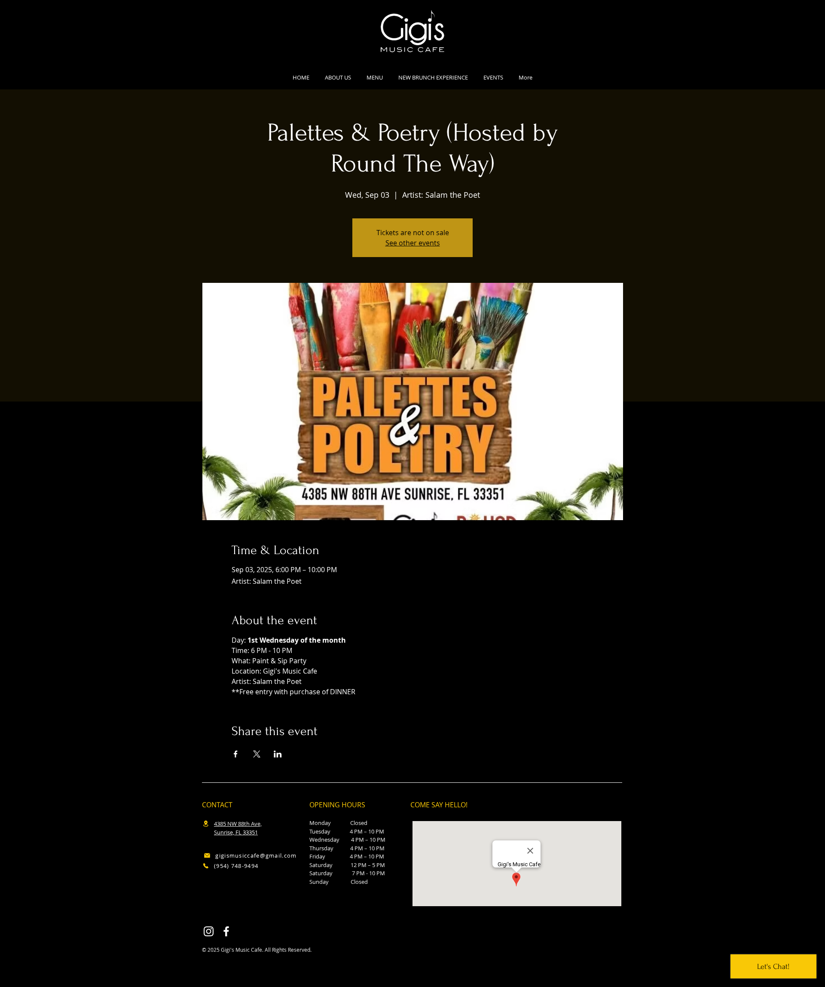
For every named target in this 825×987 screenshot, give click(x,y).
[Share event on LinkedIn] (278, 754)
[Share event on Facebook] (236, 754)
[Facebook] (226, 931)
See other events (412, 243)
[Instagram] (208, 931)
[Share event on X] (257, 754)
